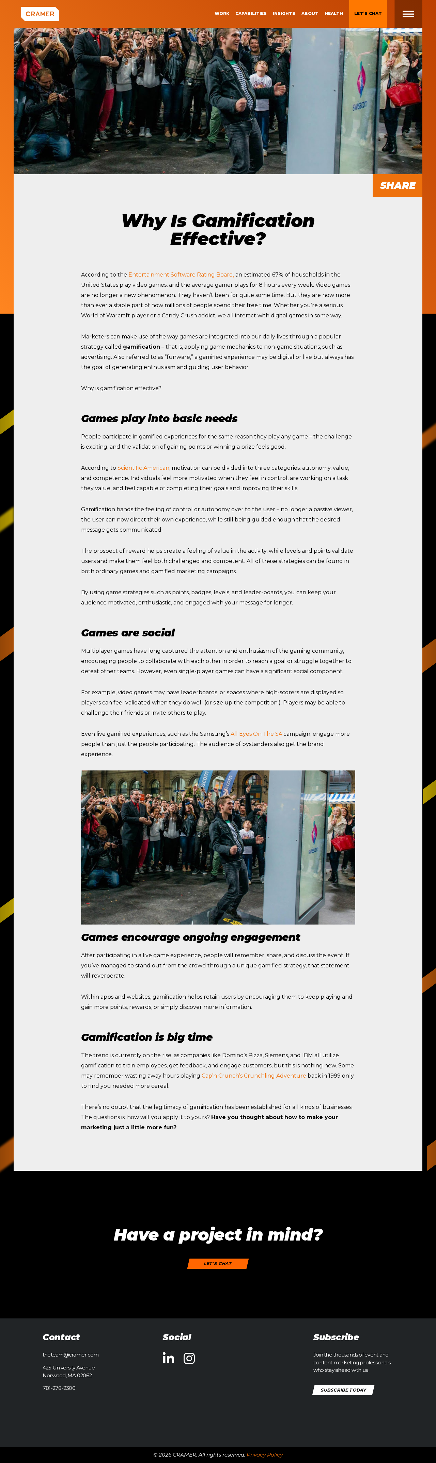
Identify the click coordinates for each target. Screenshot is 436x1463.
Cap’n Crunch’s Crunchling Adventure (254, 1076)
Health (334, 13)
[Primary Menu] (413, 14)
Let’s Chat (368, 13)
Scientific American (143, 468)
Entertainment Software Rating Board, (181, 274)
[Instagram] (189, 1359)
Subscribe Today (344, 1390)
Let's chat (218, 1263)
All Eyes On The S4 (256, 734)
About (309, 13)
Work (222, 13)
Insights (284, 13)
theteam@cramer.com (70, 1354)
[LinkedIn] (168, 1359)
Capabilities (251, 13)
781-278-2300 (59, 1388)
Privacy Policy (265, 1454)
